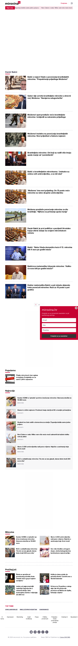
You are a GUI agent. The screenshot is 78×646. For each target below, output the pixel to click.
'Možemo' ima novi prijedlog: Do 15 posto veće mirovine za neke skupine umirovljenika (48, 191)
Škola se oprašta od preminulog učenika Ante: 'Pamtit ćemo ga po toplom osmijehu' (26, 577)
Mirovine (20, 403)
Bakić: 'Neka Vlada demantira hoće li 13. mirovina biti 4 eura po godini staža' (49, 248)
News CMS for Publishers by (55, 637)
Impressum (10, 617)
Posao (37, 617)
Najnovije (10, 391)
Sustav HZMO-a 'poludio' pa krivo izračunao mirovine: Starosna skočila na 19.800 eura (44, 399)
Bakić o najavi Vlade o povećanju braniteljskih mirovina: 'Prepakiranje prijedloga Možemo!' (48, 78)
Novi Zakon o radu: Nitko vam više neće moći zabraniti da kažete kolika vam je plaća (43, 435)
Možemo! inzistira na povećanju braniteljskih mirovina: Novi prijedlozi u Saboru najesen (47, 135)
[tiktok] (39, 632)
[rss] (46, 632)
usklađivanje (11, 610)
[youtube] (31, 632)
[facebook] (42, 632)
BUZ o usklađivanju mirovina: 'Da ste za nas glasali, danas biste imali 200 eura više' (43, 460)
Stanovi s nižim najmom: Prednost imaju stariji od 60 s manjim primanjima (44, 410)
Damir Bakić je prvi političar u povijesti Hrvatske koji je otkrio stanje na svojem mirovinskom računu (49, 230)
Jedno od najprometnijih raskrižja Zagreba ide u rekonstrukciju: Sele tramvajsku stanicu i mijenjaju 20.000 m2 (27, 590)
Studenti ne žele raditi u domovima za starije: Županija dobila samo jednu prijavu (43, 423)
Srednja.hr (64, 617)
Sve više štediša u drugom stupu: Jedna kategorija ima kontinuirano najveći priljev (61, 551)
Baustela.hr (74, 617)
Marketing (20, 617)
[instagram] (35, 632)
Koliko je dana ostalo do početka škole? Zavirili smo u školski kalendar (61, 576)
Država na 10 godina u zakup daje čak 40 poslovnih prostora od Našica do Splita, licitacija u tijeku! (61, 589)
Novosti (20, 413)
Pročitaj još (10, 569)
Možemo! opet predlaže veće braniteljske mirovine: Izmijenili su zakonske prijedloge (46, 116)
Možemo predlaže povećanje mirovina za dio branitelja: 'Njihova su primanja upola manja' (47, 210)
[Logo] (12, 3)
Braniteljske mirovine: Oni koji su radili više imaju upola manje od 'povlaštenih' (49, 154)
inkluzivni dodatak (28, 610)
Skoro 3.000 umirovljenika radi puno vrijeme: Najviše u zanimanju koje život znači (43, 448)
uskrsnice (44, 610)
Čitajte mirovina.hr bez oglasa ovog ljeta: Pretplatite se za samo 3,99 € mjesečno (27, 377)
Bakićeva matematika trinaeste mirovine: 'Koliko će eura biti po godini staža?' (49, 267)
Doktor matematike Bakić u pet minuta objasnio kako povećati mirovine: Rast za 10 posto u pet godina (48, 287)
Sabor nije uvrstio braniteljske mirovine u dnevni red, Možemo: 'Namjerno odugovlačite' (49, 97)
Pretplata (64, 3)
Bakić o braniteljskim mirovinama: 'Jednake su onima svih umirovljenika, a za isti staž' (48, 172)
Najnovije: (10, 8)
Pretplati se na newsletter (59, 336)
